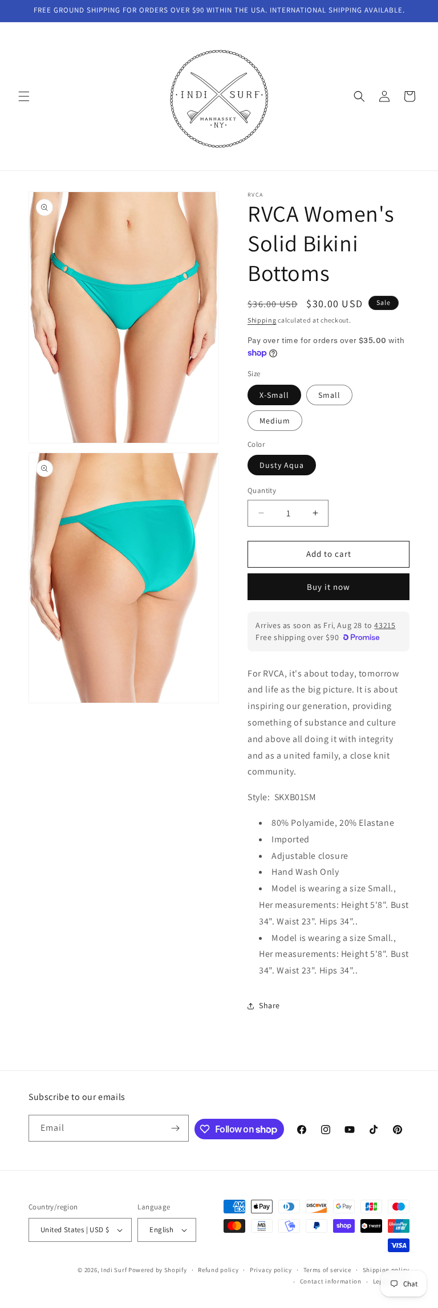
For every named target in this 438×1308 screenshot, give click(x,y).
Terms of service (327, 1270)
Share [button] (269, 1005)
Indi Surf (114, 1270)
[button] (23, 96)
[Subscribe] (175, 1128)
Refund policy (218, 1270)
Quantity (262, 490)
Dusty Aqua (281, 465)
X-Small (274, 395)
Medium (274, 420)
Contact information (331, 1281)
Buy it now (328, 586)
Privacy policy (271, 1270)
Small (329, 395)
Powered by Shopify (157, 1270)
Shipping (262, 320)
